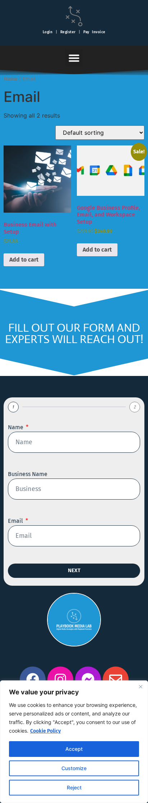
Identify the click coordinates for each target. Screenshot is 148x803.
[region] (74, 741)
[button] (74, 57)
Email (16, 520)
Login (48, 32)
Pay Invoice (94, 32)
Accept (74, 749)
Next (74, 570)
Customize (74, 768)
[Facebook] (33, 679)
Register (68, 32)
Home (11, 79)
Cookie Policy (45, 731)
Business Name (27, 474)
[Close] (140, 686)
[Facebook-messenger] (88, 679)
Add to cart (23, 259)
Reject (74, 787)
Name (16, 427)
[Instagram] (60, 679)
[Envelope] (116, 679)
